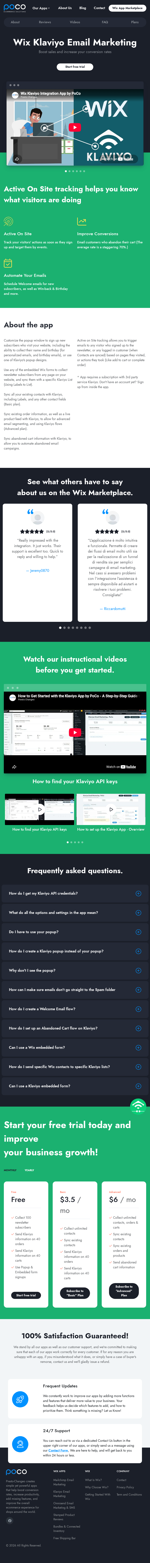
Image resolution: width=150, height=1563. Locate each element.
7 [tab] (85, 628)
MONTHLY (10, 1170)
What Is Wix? (93, 1480)
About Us (65, 8)
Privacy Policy (125, 1487)
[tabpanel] (75, 123)
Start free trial (75, 67)
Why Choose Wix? (96, 1487)
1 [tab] (66, 171)
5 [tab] (80, 171)
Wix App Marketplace (127, 8)
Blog (82, 8)
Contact (99, 8)
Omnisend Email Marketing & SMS (64, 1505)
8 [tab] (90, 628)
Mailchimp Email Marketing (63, 1482)
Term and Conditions (129, 1494)
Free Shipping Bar (64, 1538)
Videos (75, 22)
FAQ (105, 22)
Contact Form (58, 1450)
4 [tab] (77, 171)
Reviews (45, 22)
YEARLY (29, 1170)
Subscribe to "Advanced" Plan (123, 1291)
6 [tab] (84, 171)
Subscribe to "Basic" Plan (74, 1293)
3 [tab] (73, 171)
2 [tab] (69, 171)
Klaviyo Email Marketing (61, 1494)
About (15, 22)
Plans (135, 22)
